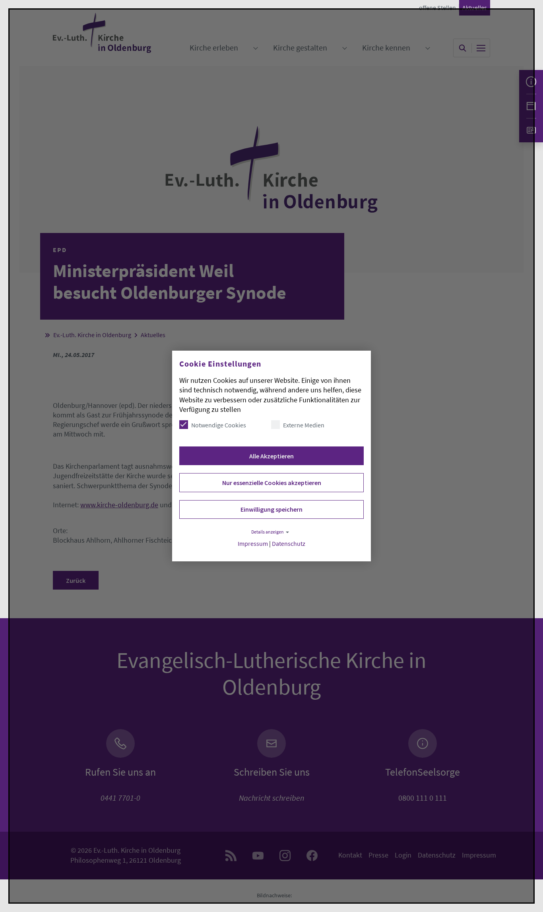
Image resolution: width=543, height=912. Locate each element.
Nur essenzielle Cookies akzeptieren (271, 483)
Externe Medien (303, 425)
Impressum (253, 543)
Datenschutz (288, 543)
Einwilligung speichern (271, 509)
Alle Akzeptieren (271, 456)
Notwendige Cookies (218, 425)
